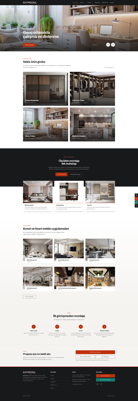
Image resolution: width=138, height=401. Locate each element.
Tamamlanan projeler (75, 174)
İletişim (112, 2)
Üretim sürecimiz (61, 174)
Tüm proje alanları (29, 296)
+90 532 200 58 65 (86, 356)
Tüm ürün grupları (110, 67)
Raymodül (97, 2)
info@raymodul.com (77, 384)
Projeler (89, 2)
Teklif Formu (105, 2)
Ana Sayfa (75, 2)
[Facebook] (101, 384)
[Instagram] (97, 384)
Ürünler (82, 2)
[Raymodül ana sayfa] (30, 3)
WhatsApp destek (106, 379)
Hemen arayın (106, 375)
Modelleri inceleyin (29, 45)
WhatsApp (106, 356)
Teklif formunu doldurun (95, 352)
